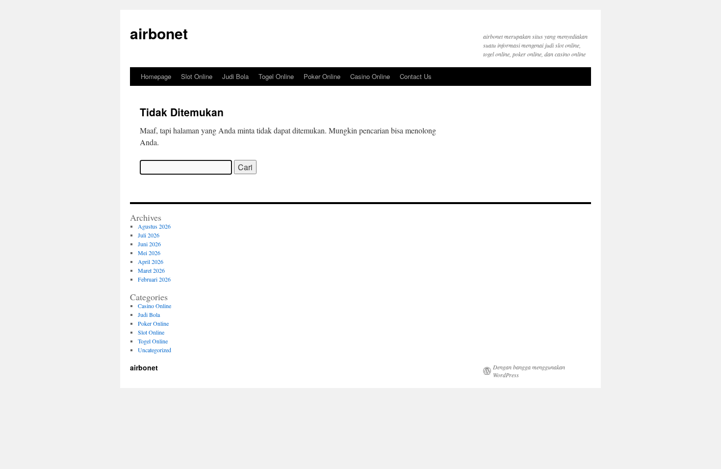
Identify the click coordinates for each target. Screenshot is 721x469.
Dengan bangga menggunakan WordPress (529, 371)
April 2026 (150, 261)
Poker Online (322, 76)
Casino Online (370, 76)
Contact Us (416, 76)
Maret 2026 (151, 270)
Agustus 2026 (154, 226)
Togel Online (276, 76)
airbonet (159, 33)
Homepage (156, 76)
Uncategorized (154, 350)
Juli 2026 (148, 235)
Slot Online (196, 76)
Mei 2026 (149, 253)
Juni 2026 (149, 244)
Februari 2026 (154, 279)
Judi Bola (235, 76)
